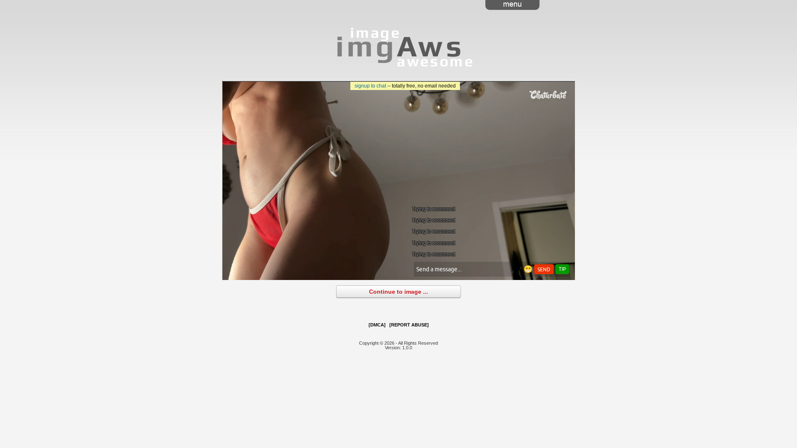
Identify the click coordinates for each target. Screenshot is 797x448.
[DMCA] (377, 324)
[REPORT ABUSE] (409, 324)
